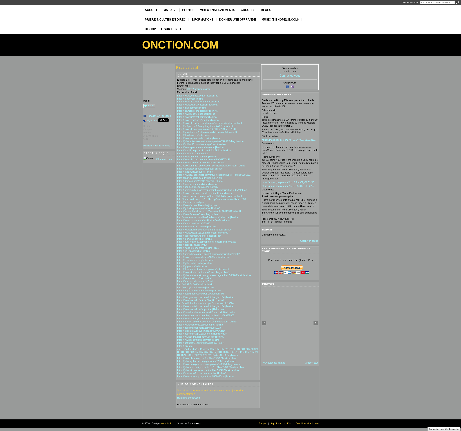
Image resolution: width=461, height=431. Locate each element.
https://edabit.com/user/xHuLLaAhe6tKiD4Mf (200, 293)
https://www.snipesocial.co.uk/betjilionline (198, 138)
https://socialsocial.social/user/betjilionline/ (199, 168)
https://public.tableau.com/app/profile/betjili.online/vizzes (206, 241)
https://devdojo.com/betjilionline (193, 135)
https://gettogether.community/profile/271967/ (200, 343)
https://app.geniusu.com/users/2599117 (197, 187)
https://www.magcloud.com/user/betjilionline (200, 324)
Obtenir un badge (309, 240)
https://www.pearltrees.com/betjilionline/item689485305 (205, 315)
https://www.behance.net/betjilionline (196, 114)
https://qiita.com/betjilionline (191, 107)
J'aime (151, 105)
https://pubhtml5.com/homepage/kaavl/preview (201, 144)
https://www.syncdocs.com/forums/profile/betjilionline (204, 193)
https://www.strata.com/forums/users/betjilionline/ (203, 272)
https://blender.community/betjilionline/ (197, 184)
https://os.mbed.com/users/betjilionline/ (197, 110)
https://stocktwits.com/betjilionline (195, 171)
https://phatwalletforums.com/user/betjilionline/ (201, 373)
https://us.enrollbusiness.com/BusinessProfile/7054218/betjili (209, 211)
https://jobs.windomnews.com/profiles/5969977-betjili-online (208, 370)
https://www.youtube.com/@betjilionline (197, 95)
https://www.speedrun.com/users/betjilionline (200, 147)
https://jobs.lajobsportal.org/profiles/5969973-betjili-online (206, 361)
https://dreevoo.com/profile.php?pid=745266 (200, 181)
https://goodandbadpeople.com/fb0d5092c (199, 327)
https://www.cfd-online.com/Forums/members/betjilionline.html (209, 123)
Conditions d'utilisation (307, 423)
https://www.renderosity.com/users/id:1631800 (201, 162)
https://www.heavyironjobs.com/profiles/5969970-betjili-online (208, 364)
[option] (290, 323)
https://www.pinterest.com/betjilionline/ (197, 117)
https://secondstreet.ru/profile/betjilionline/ (199, 235)
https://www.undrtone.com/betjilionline (196, 156)
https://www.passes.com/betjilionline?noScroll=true (203, 220)
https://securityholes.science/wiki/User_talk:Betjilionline (206, 312)
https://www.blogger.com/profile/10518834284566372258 (206, 129)
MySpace (152, 120)
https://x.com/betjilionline (190, 98)
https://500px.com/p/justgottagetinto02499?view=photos (206, 126)
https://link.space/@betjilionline (193, 251)
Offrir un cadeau (164, 159)
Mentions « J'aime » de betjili (157, 145)
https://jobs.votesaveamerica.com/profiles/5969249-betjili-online (210, 141)
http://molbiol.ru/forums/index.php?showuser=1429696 (205, 303)
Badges (263, 423)
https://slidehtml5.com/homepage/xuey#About (201, 330)
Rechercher (457, 2)
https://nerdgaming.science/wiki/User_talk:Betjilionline (205, 297)
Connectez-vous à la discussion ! (444, 429)
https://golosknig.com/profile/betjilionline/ (198, 208)
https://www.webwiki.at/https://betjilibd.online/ (200, 309)
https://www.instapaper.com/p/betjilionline (198, 101)
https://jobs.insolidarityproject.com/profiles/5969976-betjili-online (210, 367)
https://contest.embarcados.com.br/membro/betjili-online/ (207, 321)
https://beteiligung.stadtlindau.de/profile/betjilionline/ (204, 150)
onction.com (180, 45)
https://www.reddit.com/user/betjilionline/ (198, 120)
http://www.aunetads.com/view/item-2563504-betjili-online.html (209, 196)
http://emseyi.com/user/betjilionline (195, 287)
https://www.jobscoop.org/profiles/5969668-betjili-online (205, 376)
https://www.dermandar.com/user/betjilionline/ (200, 336)
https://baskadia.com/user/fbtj (192, 153)
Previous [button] (264, 323)
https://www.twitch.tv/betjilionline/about (197, 104)
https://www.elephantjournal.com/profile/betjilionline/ (204, 229)
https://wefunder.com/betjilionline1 (194, 278)
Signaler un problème (281, 423)
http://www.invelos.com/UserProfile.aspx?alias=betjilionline (207, 217)
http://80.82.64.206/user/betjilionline (195, 284)
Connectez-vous (410, 2)
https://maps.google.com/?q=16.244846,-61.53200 (288, 186)
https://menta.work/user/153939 (193, 223)
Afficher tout (311, 362)
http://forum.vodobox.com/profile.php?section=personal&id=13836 (211, 199)
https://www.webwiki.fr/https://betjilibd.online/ (200, 300)
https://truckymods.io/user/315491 (195, 281)
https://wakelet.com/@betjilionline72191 (198, 248)
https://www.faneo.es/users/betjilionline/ (197, 214)
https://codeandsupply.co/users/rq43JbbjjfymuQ (202, 333)
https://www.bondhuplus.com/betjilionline (198, 339)
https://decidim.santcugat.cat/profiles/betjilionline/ (203, 269)
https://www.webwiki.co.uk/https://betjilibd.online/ (202, 232)
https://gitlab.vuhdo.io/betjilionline (194, 263)
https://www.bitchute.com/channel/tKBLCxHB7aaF (203, 159)
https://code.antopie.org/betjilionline (195, 260)
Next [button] (316, 323)
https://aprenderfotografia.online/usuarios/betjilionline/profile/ (208, 254)
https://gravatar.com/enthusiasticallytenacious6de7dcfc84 (207, 132)
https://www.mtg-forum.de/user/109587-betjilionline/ (203, 257)
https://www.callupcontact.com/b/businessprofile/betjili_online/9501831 (213, 174)
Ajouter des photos (275, 362)
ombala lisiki (167, 423)
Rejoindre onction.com (188, 397)
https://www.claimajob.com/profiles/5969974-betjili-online (206, 358)
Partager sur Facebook (159, 116)
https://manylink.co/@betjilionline (194, 239)
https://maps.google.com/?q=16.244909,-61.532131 (288, 139)
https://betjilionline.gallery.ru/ (192, 244)
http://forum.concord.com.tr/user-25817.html (200, 178)
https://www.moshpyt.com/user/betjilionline (199, 318)
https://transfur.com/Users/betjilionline (197, 205)
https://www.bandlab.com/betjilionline (196, 226)
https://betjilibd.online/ (198, 89)
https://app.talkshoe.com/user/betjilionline (199, 290)
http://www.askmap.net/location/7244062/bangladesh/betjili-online (211, 165)
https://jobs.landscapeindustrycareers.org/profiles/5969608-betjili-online (214, 275)
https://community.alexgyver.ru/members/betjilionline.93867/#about (212, 190)
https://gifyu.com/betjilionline (192, 266)
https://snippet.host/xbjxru (190, 202)
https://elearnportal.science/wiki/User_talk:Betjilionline (205, 306)
